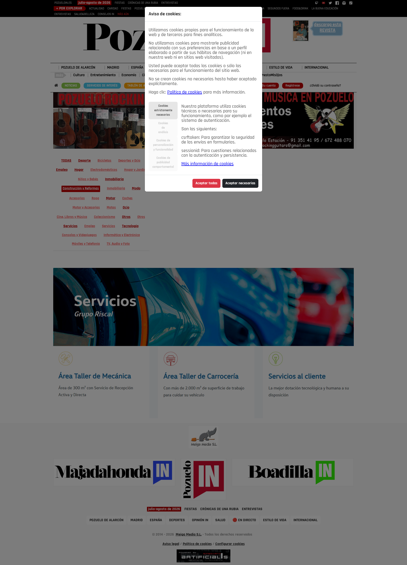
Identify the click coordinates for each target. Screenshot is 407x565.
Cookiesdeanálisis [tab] (163, 128)
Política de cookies (184, 92)
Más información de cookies (207, 164)
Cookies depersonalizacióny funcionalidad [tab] (163, 145)
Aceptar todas (206, 183)
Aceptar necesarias (240, 183)
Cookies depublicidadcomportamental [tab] (163, 162)
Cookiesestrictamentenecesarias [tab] (163, 110)
